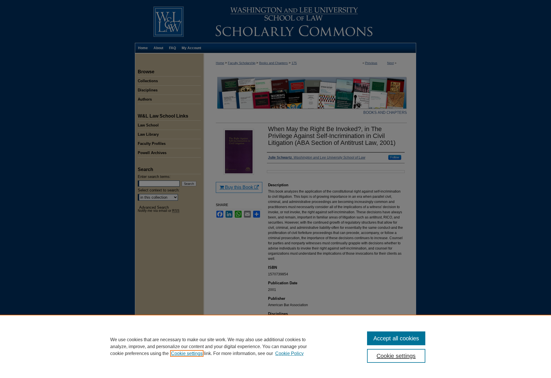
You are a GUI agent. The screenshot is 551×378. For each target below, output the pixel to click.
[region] (275, 346)
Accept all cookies (396, 338)
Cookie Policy (289, 353)
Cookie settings (187, 353)
